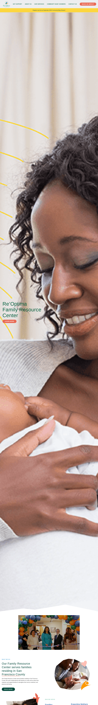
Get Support (17, 4)
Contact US (73, 4)
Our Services (39, 4)
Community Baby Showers (56, 4)
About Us (28, 4)
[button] (49, 632)
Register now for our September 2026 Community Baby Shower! (49, 10)
